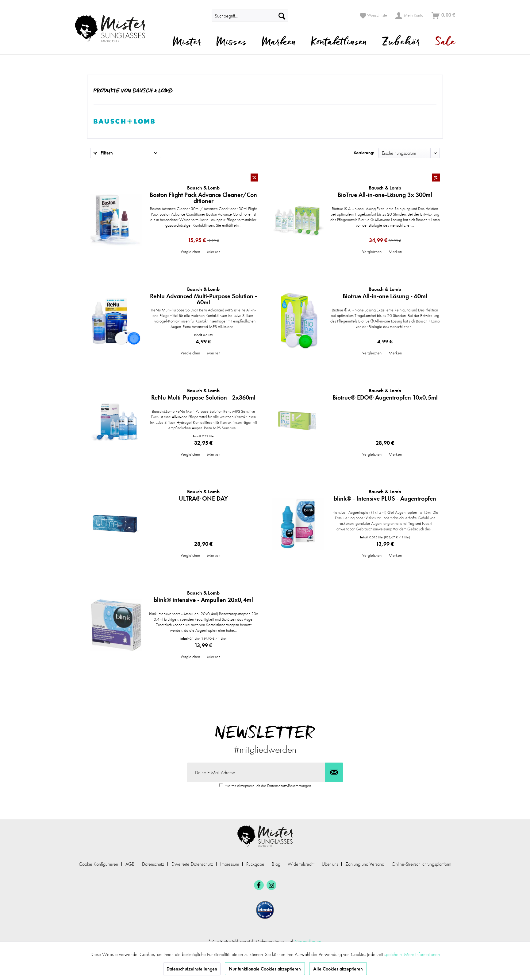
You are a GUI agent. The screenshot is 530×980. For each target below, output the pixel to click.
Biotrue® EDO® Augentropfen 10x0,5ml (385, 394)
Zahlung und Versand (364, 864)
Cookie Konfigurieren (98, 864)
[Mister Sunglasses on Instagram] (271, 885)
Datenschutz (153, 864)
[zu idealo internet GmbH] (265, 910)
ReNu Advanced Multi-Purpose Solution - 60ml (203, 296)
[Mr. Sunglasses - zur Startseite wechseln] (114, 29)
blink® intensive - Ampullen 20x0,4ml (203, 597)
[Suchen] (281, 16)
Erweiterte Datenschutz (192, 864)
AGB (130, 864)
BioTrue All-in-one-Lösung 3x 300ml (385, 192)
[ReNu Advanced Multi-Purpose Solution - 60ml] (116, 321)
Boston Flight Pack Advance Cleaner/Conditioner (203, 194)
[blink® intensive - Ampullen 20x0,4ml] (116, 624)
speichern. (394, 954)
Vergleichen (190, 251)
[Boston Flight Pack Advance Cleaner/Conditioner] (116, 219)
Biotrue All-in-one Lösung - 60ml (385, 293)
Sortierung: (364, 152)
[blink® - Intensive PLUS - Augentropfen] (298, 523)
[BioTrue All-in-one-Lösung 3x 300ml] (298, 219)
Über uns (330, 864)
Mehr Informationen (422, 954)
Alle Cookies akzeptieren (338, 969)
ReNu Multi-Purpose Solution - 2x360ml (203, 394)
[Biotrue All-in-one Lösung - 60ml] (298, 321)
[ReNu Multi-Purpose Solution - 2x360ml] (116, 422)
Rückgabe (255, 864)
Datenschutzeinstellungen (192, 969)
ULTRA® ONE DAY (203, 495)
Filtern (106, 153)
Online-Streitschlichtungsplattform (421, 864)
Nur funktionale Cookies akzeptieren (265, 969)
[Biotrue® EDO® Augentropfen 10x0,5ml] (298, 422)
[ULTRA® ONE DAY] (116, 523)
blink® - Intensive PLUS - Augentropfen (385, 495)
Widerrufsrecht (301, 864)
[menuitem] (203, 16)
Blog (276, 864)
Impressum (229, 864)
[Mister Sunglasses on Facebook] (259, 885)
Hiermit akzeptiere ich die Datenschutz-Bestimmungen (268, 785)
